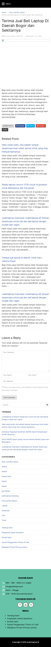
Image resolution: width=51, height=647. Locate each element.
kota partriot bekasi (9, 501)
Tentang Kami (7, 528)
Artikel (4, 467)
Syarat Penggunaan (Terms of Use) (15, 542)
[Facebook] (19, 604)
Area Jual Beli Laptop (17, 12)
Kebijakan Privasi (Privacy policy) (14, 547)
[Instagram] (31, 604)
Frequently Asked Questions (13, 532)
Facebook (20, 126)
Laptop (4, 506)
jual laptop (6, 491)
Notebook (5, 511)
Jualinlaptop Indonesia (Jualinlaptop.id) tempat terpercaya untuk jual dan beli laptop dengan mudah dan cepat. (25, 221)
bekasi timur (6, 476)
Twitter (31, 126)
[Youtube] (25, 604)
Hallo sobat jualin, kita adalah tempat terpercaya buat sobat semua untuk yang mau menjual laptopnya (25, 148)
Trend (4, 520)
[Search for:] (25, 405)
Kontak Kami (6, 537)
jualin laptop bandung (10, 496)
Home (4, 12)
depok (4, 481)
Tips (3, 515)
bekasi (4, 471)
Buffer (5, 130)
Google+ (42, 126)
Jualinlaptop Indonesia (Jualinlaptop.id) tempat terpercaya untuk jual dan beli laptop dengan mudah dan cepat (25, 297)
